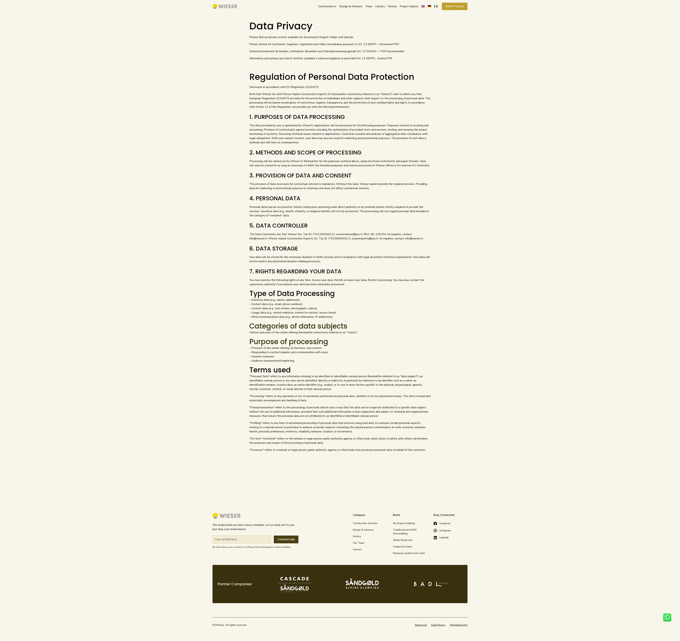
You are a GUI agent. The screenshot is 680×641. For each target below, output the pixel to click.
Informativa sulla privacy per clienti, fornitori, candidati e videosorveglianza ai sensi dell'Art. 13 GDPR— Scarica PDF (320, 58)
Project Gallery (409, 6)
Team (368, 6)
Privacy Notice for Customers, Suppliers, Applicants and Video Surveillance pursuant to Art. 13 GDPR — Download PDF (324, 44)
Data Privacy (438, 625)
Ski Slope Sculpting (404, 523)
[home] (224, 6)
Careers (380, 6)
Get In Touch (455, 6)
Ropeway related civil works (409, 553)
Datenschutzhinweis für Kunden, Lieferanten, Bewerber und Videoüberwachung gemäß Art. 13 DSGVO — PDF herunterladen (326, 51)
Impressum (421, 625)
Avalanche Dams (402, 546)
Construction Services (365, 523)
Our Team (358, 543)
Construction (326, 6)
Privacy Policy (254, 547)
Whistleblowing (459, 625)
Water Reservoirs (403, 540)
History (392, 6)
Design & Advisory (350, 6)
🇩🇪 (429, 6)
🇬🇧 (423, 6)
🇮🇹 (436, 6)
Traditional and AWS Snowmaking (405, 531)
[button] (325, 6)
